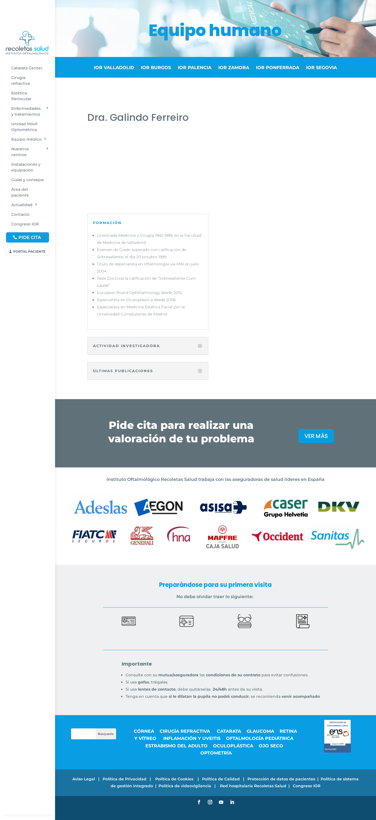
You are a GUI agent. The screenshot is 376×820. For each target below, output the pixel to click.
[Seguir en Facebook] (199, 802)
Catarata (229, 731)
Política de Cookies (174, 779)
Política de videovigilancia (185, 785)
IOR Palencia (194, 67)
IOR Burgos (156, 67)
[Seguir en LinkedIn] (232, 802)
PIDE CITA (29, 237)
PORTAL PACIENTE (29, 251)
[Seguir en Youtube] (221, 802)
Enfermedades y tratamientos (26, 111)
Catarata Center (26, 68)
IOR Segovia (321, 67)
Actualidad (21, 204)
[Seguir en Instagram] (210, 802)
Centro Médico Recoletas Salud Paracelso (137, 151)
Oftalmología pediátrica (259, 738)
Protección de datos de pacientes (281, 779)
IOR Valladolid (114, 67)
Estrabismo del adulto (176, 745)
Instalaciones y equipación (25, 167)
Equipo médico (26, 139)
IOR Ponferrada (277, 67)
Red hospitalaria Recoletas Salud (253, 785)
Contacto (20, 214)
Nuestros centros (20, 151)
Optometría (216, 753)
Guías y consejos (27, 179)
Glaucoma (260, 731)
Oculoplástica (233, 745)
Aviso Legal (83, 779)
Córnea (144, 731)
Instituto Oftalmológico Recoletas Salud (135, 144)
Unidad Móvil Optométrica (24, 126)
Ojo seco (271, 745)
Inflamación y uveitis (191, 738)
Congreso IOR (25, 224)
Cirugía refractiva (20, 80)
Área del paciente (20, 192)
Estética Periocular (21, 96)
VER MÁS (316, 436)
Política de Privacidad (124, 779)
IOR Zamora (235, 67)
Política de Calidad (221, 779)
